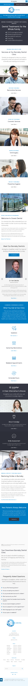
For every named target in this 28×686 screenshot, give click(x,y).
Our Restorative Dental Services (8, 499)
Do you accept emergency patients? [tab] (12, 603)
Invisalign (23, 659)
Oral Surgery (14, 153)
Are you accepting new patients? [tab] (11, 590)
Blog (12, 661)
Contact (20, 661)
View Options (13, 335)
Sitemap (18, 680)
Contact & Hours (5, 569)
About (8, 659)
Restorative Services (14, 90)
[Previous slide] (1, 16)
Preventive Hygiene (14, 184)
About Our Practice (5, 239)
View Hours (13, 380)
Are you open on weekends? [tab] (10, 612)
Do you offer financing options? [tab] (10, 587)
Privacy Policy (6, 680)
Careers (15, 661)
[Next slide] (26, 279)
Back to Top (23, 680)
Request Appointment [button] (21, 4)
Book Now (13, 365)
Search (15, 680)
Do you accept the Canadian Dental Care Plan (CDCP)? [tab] (14, 600)
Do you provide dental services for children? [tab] (13, 593)
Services (12, 659)
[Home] (14, 10)
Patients (8, 661)
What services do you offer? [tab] (10, 596)
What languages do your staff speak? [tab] (12, 609)
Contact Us (14, 519)
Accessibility (11, 680)
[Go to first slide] (27, 16)
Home (4, 659)
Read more (13, 298)
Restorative (17, 659)
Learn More (13, 93)
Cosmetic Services (14, 121)
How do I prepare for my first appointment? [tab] (13, 606)
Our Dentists (14, 254)
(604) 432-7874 (7, 4)
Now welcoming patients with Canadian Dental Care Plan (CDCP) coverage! (14, 16)
